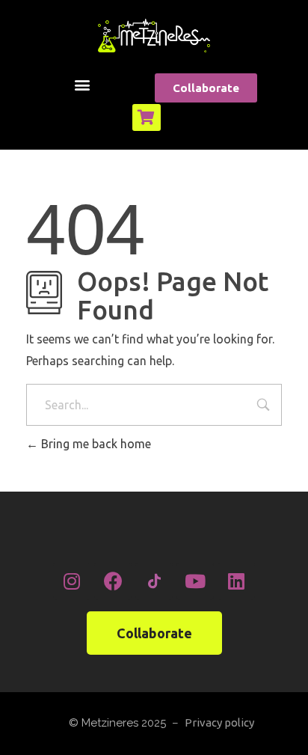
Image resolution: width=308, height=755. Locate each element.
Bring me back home (94, 443)
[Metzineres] (154, 35)
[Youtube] (195, 581)
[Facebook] (113, 581)
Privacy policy (219, 722)
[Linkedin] (236, 581)
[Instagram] (71, 581)
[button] (82, 84)
